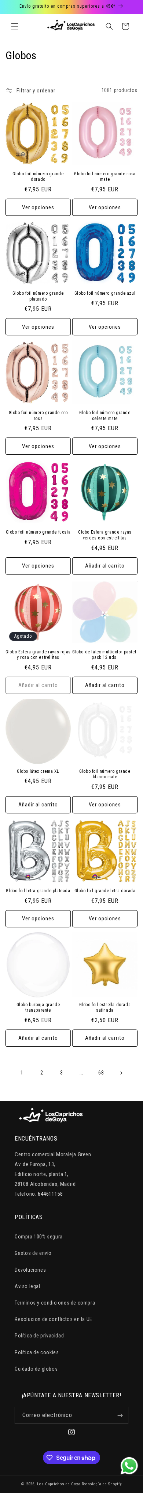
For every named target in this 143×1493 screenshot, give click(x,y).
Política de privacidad (39, 1336)
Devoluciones (30, 1270)
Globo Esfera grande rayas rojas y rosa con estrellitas (38, 654)
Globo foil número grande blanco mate (104, 774)
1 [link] (22, 1072)
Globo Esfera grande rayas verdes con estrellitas (105, 535)
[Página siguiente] (121, 1073)
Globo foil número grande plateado (37, 296)
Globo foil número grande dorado (37, 176)
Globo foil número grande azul (104, 293)
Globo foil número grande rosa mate (104, 176)
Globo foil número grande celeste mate (104, 415)
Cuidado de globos (36, 1369)
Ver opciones (38, 207)
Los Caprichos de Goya (59, 1484)
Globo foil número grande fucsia (38, 532)
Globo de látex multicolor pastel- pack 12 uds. (105, 654)
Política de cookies (37, 1352)
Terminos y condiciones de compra (55, 1303)
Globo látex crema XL (38, 771)
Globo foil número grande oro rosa (38, 415)
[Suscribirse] (120, 1415)
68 (101, 1073)
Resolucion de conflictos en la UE (53, 1319)
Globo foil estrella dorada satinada (105, 1007)
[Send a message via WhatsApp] (129, 1466)
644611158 (50, 1194)
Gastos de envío (33, 1253)
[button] (15, 26)
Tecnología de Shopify (102, 1484)
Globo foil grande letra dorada (105, 890)
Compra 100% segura (39, 1237)
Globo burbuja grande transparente (38, 1007)
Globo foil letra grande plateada (38, 890)
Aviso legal (27, 1286)
